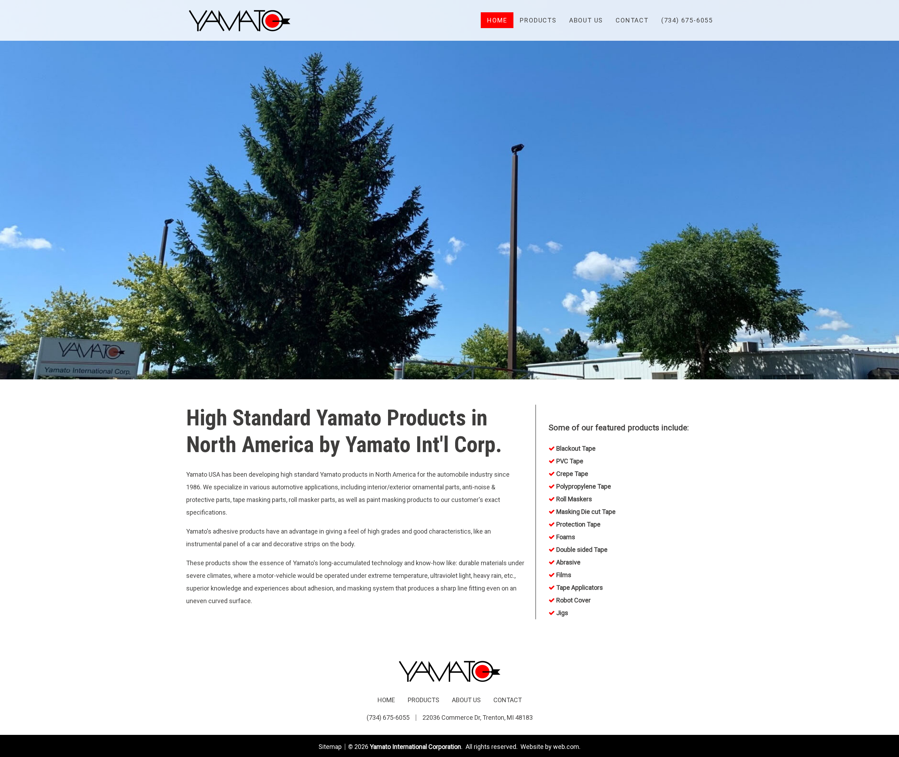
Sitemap (330, 747)
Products (538, 20)
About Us (586, 20)
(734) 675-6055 (687, 20)
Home (497, 20)
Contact (632, 20)
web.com (566, 746)
